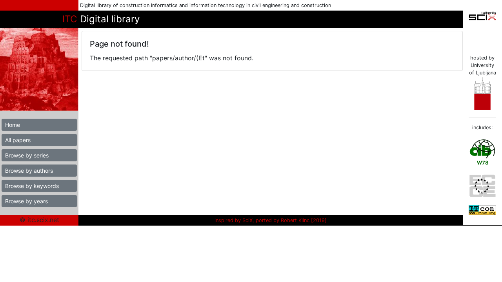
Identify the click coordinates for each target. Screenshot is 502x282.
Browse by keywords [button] (32, 186)
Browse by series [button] (27, 155)
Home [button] (12, 124)
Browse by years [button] (26, 201)
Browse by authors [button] (29, 170)
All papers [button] (18, 140)
